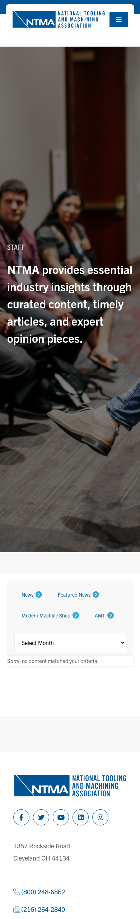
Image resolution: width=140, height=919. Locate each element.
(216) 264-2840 (42, 909)
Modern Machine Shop (46, 615)
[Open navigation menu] (118, 19)
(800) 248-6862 (42, 891)
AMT (100, 615)
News (27, 594)
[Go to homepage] (58, 19)
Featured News (74, 594)
